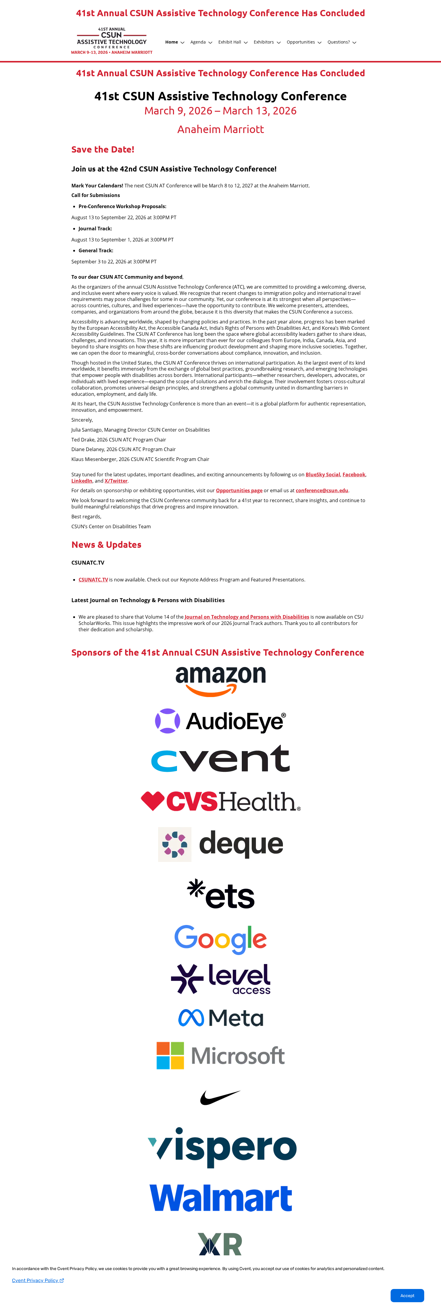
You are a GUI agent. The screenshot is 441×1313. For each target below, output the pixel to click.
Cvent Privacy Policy (35, 1280)
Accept (407, 1295)
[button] (175, 42)
